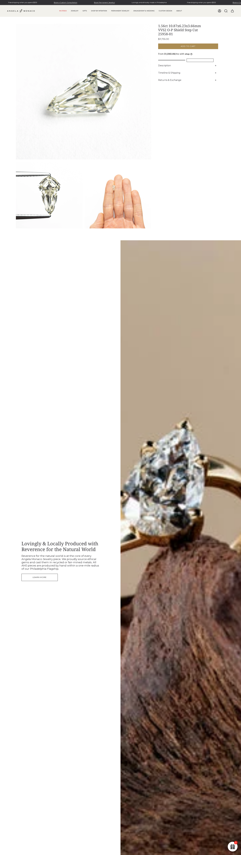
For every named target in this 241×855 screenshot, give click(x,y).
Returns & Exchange (169, 80)
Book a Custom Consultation (65, 2)
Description (164, 65)
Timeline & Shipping (169, 72)
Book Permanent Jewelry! (104, 2)
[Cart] (232, 11)
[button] (74, 11)
